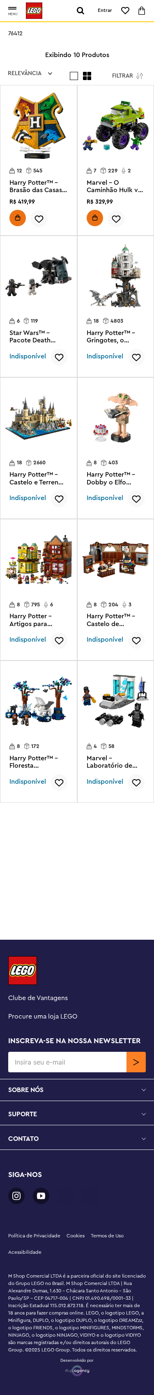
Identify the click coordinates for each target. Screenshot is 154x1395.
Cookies (76, 1235)
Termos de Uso (107, 1235)
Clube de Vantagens (38, 998)
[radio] (73, 75)
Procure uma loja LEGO (43, 1016)
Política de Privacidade (34, 1235)
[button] (12, 9)
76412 (15, 34)
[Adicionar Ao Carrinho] (17, 218)
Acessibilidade (24, 1252)
